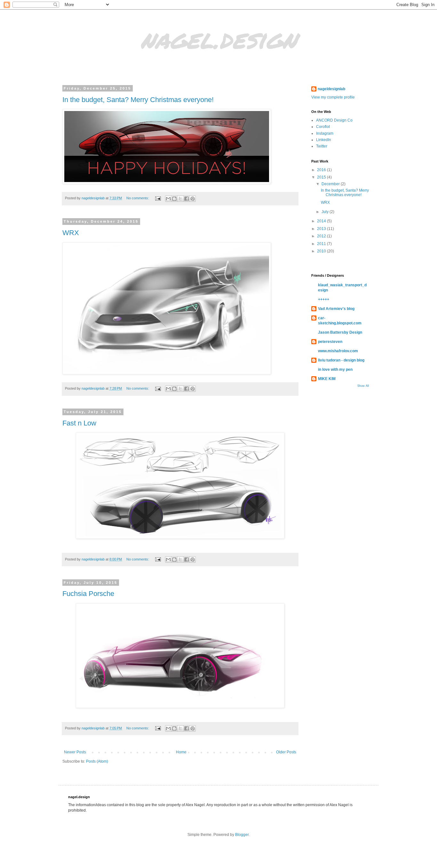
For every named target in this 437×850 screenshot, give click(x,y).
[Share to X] (180, 198)
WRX (70, 233)
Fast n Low (79, 423)
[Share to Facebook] (186, 198)
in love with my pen (335, 369)
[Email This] (168, 198)
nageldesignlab (331, 89)
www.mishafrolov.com (338, 351)
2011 (322, 244)
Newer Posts (75, 752)
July (326, 212)
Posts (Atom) (97, 761)
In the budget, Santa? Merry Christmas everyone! (138, 100)
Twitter (321, 146)
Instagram (324, 133)
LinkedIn (323, 140)
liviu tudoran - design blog (341, 360)
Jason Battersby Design (340, 332)
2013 (322, 228)
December (331, 184)
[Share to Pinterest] (192, 198)
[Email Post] (158, 198)
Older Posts (286, 752)
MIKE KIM (327, 379)
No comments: (138, 198)
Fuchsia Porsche (88, 594)
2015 (322, 177)
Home (181, 752)
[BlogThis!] (174, 198)
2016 (322, 170)
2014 (322, 221)
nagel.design (218, 38)
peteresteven (330, 341)
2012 (322, 236)
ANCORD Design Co (334, 120)
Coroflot (323, 126)
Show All (363, 385)
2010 (322, 251)
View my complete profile (333, 97)
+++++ (323, 299)
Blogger (242, 834)
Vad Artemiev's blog (336, 308)
